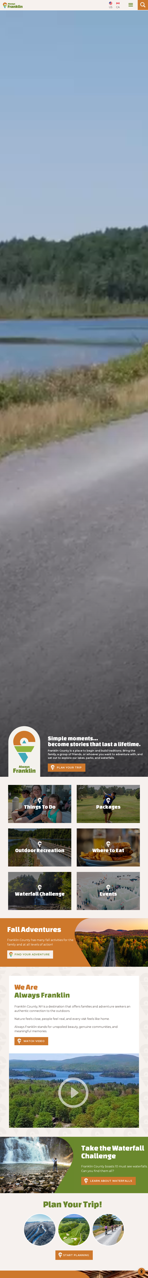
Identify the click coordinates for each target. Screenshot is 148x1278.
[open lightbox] (74, 1090)
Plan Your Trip (69, 767)
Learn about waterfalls (111, 1180)
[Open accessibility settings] (141, 1271)
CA (118, 7)
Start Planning (76, 1255)
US (110, 7)
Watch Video (34, 1041)
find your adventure (32, 954)
